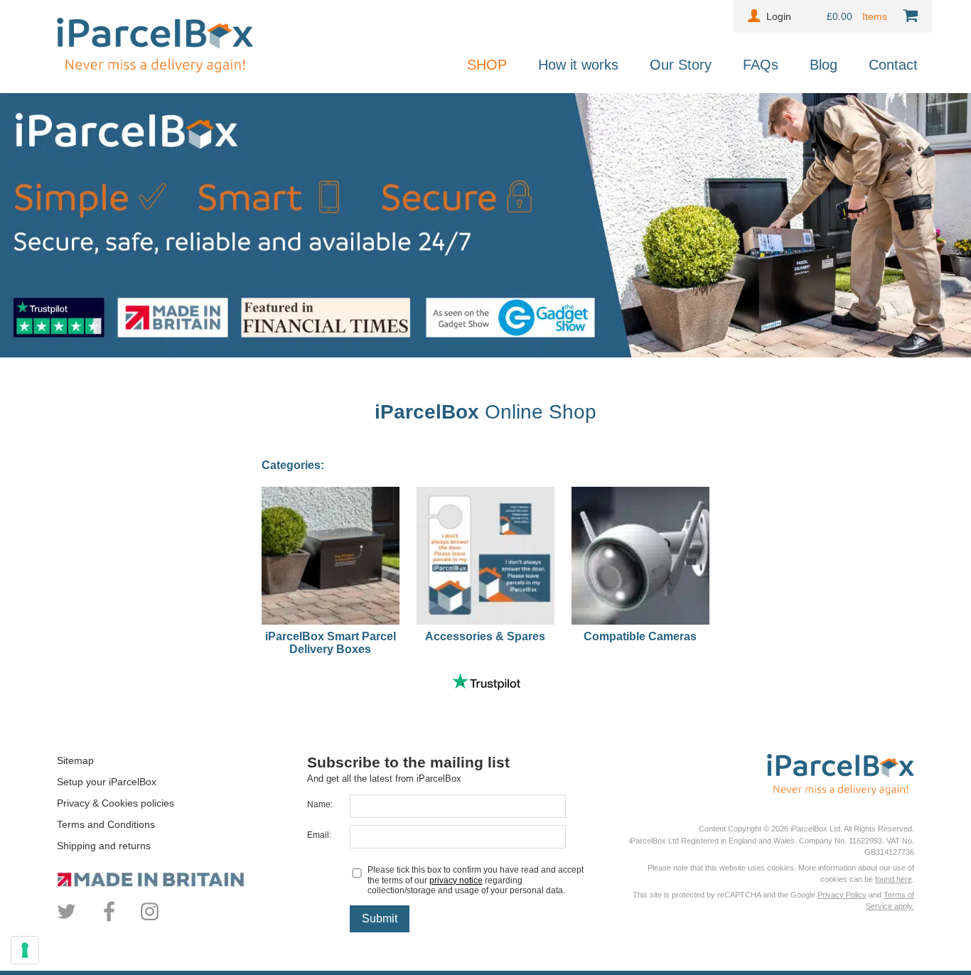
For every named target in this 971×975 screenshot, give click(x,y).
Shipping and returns (104, 845)
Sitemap (75, 760)
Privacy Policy (842, 894)
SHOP (487, 64)
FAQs (760, 64)
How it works (578, 64)
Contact (893, 64)
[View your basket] (907, 16)
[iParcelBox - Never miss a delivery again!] (155, 69)
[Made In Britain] (182, 879)
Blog (823, 64)
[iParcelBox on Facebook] (109, 919)
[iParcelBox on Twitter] (68, 919)
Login (778, 16)
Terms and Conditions (106, 824)
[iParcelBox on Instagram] (149, 919)
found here (893, 879)
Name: (320, 804)
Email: (319, 835)
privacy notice (456, 880)
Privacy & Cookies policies (115, 803)
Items (876, 16)
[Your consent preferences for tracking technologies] (24, 950)
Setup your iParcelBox (106, 781)
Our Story (681, 64)
